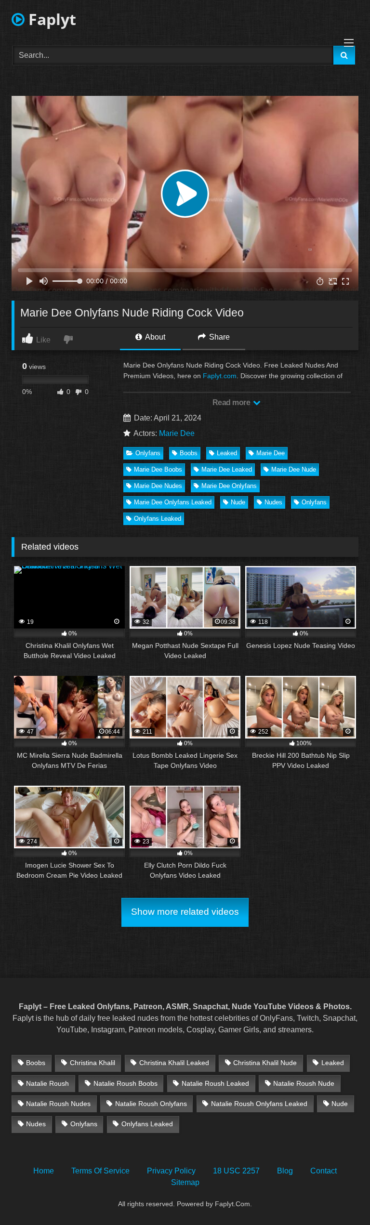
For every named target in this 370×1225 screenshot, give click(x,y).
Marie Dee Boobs (158, 469)
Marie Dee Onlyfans (229, 485)
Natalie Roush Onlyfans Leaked (259, 1103)
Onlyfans (147, 453)
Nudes (273, 502)
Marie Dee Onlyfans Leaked (172, 502)
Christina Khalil (92, 1063)
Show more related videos (185, 912)
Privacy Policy (171, 1171)
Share (218, 337)
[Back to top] (340, 1196)
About (154, 337)
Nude (238, 502)
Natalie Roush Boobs (125, 1083)
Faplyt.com (220, 376)
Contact (323, 1171)
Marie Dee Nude (293, 469)
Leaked (227, 453)
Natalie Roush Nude (303, 1083)
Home (43, 1171)
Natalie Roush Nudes (58, 1103)
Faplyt (50, 19)
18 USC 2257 (236, 1171)
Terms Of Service (100, 1171)
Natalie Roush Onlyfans (151, 1103)
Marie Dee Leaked (226, 469)
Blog (285, 1171)
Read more (232, 402)
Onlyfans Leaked (157, 518)
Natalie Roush (47, 1083)
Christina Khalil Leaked (174, 1063)
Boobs (189, 453)
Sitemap (185, 1182)
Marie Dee (177, 433)
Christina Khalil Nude (265, 1063)
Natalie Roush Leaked (215, 1083)
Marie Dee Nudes (158, 485)
